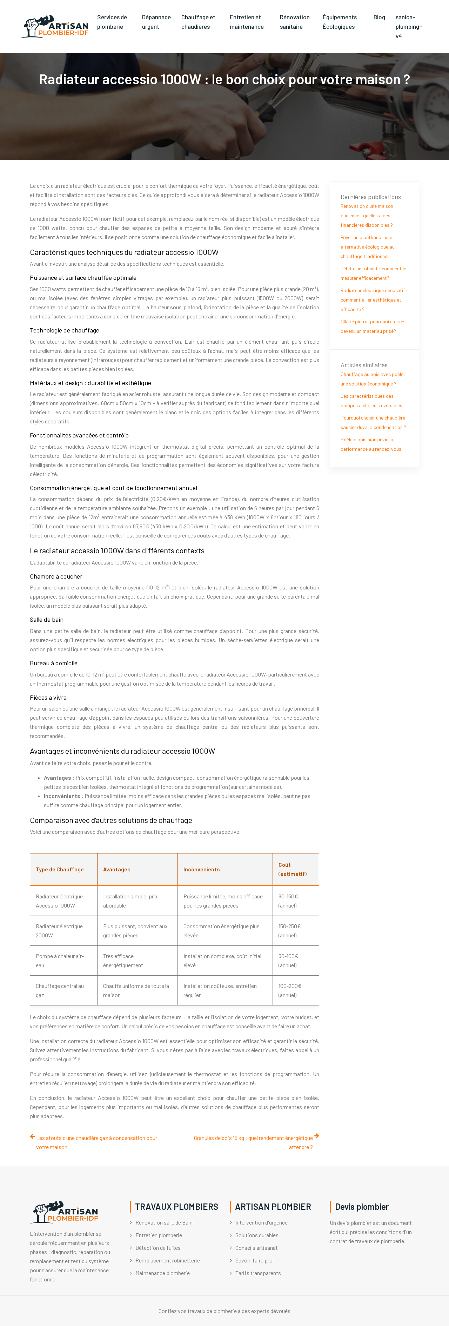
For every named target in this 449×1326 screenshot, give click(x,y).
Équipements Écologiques (340, 21)
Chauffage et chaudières (198, 21)
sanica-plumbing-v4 (409, 26)
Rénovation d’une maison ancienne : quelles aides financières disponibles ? (367, 215)
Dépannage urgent (156, 21)
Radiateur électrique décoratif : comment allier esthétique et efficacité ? (374, 299)
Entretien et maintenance (247, 21)
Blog (379, 16)
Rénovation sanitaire (295, 21)
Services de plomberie (112, 21)
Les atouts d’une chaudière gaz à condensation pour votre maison (96, 1142)
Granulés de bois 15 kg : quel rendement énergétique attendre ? (253, 1142)
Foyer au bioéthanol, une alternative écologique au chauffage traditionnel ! (368, 246)
